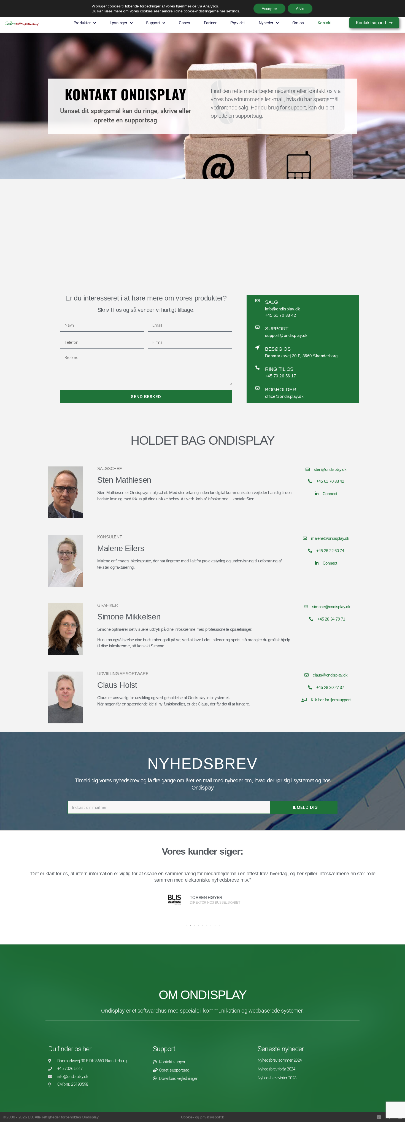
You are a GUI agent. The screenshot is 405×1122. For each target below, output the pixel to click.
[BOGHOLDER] (257, 388)
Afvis (300, 8)
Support (164, 1049)
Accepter (269, 8)
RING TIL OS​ (279, 369)
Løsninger (118, 22)
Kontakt (324, 22)
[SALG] (257, 301)
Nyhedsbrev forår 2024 (276, 1069)
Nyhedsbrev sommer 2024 (279, 1060)
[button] (186, 925)
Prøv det (237, 22)
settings (232, 11)
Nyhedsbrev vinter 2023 (277, 1077)
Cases (184, 22)
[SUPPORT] (257, 327)
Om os (298, 22)
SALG (271, 302)
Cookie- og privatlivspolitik (202, 1117)
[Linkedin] (379, 1117)
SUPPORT (276, 328)
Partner (210, 22)
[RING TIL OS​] (257, 368)
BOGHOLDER (280, 389)
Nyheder (266, 22)
